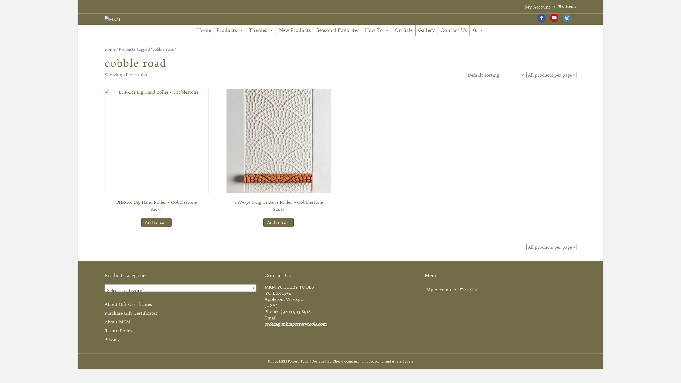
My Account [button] (537, 7)
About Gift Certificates (128, 304)
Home (204, 30)
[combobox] (181, 288)
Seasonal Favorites (338, 30)
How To (374, 30)
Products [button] (227, 30)
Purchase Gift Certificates (131, 313)
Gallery (426, 30)
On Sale (404, 30)
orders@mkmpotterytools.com (295, 324)
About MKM (118, 321)
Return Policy (118, 330)
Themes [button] (258, 30)
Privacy (112, 339)
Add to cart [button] (156, 222)
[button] (478, 30)
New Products (295, 30)
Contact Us (454, 30)
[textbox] (180, 290)
